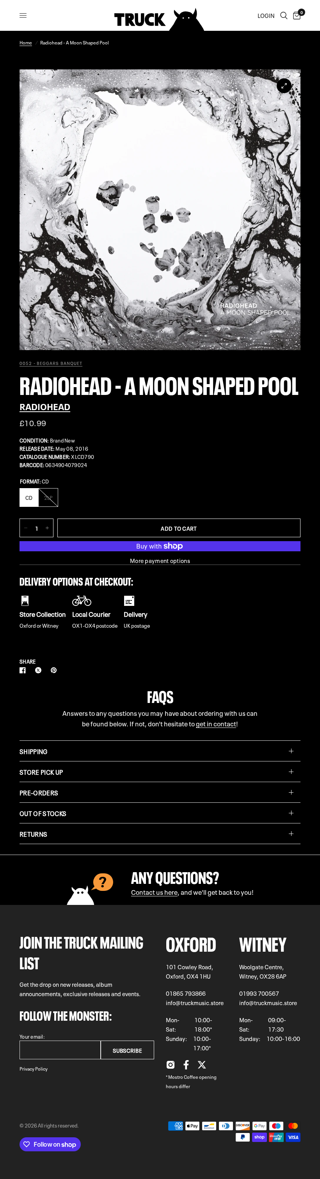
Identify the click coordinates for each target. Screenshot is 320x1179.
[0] (295, 15)
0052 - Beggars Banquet (51, 363)
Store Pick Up (41, 771)
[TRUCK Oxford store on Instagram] (170, 1066)
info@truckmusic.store (195, 1002)
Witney (262, 942)
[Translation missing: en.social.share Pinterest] (55, 670)
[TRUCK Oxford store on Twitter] (201, 1066)
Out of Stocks (43, 813)
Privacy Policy (34, 1068)
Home (26, 42)
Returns (33, 833)
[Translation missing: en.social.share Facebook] (24, 670)
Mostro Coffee (183, 1076)
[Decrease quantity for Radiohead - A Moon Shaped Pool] (26, 528)
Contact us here (154, 891)
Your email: (32, 1036)
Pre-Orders (39, 792)
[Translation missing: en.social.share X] (39, 670)
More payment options (160, 560)
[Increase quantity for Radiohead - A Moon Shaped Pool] (47, 528)
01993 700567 (259, 993)
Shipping (34, 751)
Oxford (191, 942)
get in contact (216, 723)
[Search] (283, 15)
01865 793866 (186, 993)
